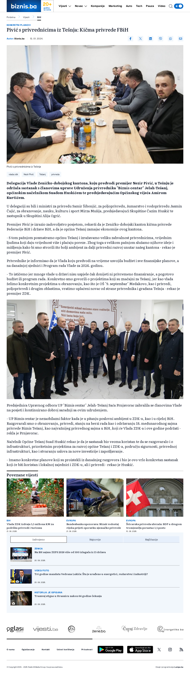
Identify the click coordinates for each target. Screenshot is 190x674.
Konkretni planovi (19, 25)
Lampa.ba (178, 667)
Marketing (115, 6)
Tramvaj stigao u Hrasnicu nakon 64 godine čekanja (68, 596)
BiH (39, 17)
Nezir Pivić (29, 174)
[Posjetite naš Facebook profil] (148, 649)
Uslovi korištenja (65, 650)
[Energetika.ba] (170, 629)
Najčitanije (151, 539)
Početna (11, 17)
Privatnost (86, 650)
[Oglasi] (15, 629)
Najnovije (95, 539)
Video (162, 6)
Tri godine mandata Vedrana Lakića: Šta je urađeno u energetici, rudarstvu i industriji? (91, 574)
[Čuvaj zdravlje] (134, 629)
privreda (55, 174)
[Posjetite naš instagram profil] (170, 650)
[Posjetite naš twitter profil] (159, 649)
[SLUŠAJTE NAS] (71, 629)
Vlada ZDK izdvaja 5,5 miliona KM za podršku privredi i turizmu (30, 526)
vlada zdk (13, 174)
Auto (129, 6)
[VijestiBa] (45, 629)
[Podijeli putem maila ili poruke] (180, 38)
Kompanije (98, 6)
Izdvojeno (38, 539)
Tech (139, 6)
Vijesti (63, 6)
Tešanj (42, 174)
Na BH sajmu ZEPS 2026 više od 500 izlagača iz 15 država (70, 552)
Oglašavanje (28, 650)
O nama (11, 650)
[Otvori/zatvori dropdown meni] (69, 6)
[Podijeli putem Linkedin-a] (150, 38)
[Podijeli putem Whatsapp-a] (170, 38)
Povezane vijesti (22, 475)
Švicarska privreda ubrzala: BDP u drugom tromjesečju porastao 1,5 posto (154, 526)
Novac (79, 6)
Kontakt (46, 650)
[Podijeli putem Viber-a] (160, 38)
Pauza (150, 6)
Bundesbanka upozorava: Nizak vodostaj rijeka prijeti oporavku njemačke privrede (93, 526)
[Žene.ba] (98, 629)
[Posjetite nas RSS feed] (181, 650)
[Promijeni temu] (178, 6)
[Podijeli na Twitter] (140, 38)
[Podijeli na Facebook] (130, 38)
